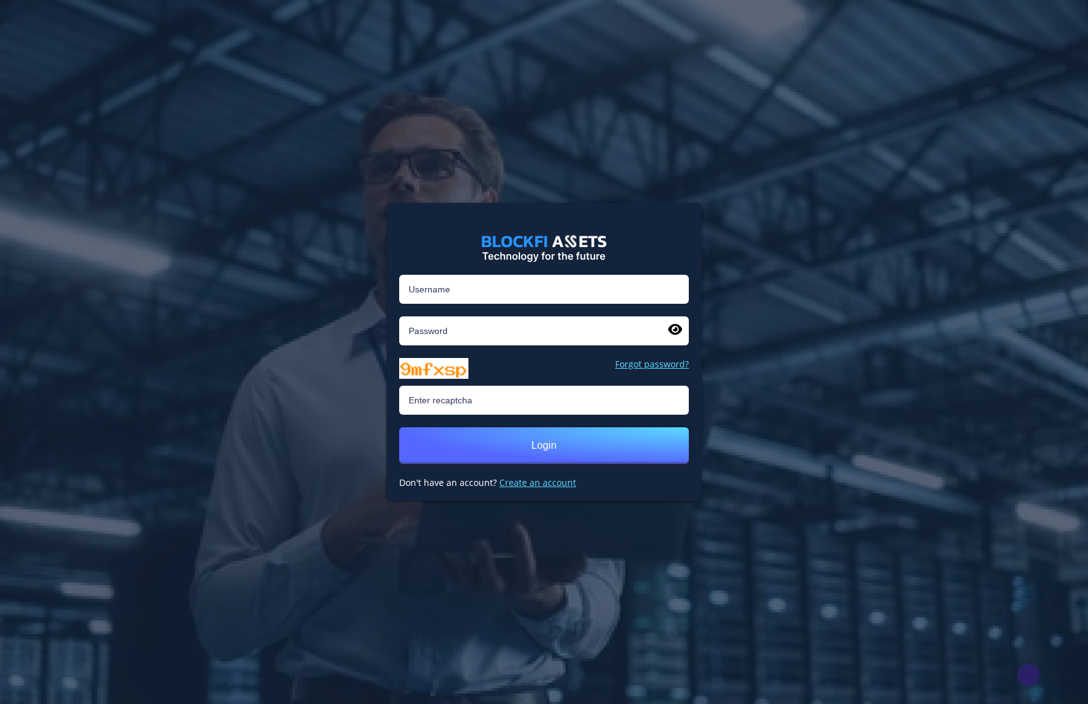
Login (544, 445)
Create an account (537, 482)
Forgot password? (652, 364)
